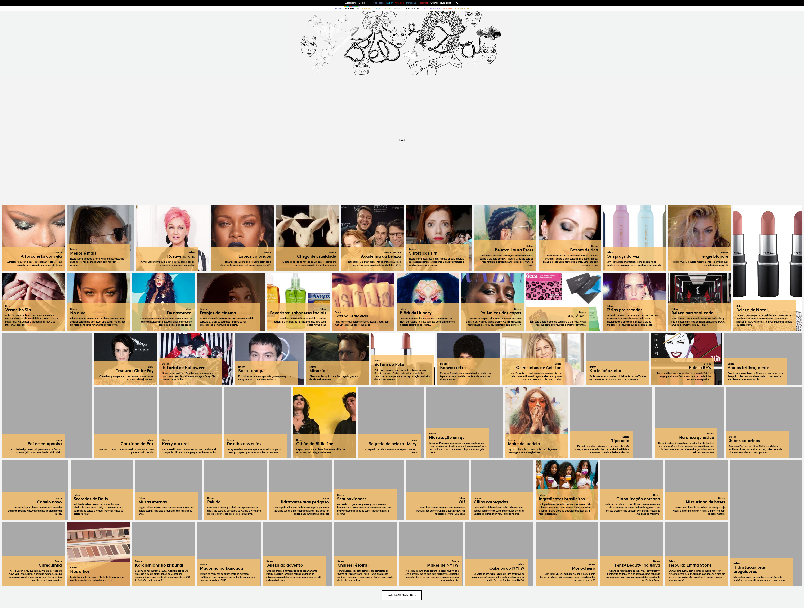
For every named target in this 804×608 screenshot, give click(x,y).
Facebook (378, 2)
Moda (387, 8)
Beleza (366, 8)
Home (338, 8)
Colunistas (462, 8)
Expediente (350, 2)
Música (398, 8)
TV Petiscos (352, 8)
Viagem (447, 8)
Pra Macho (413, 8)
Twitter (389, 2)
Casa (377, 8)
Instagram (411, 2)
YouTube (399, 2)
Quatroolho (432, 8)
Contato (363, 2)
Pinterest (423, 2)
